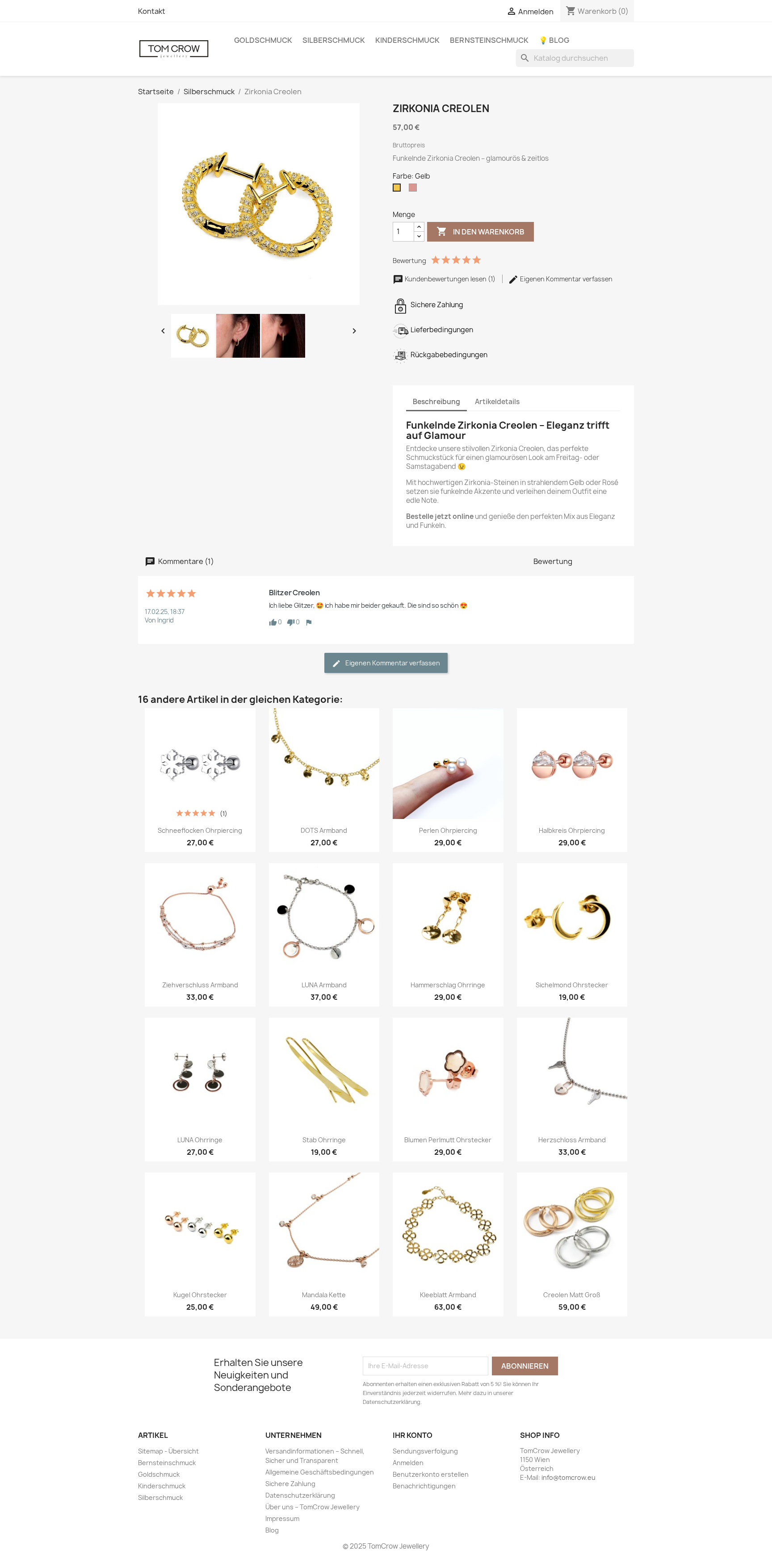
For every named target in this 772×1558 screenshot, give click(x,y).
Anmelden (408, 1462)
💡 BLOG (554, 40)
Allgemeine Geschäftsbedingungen (319, 1472)
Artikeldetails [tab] (497, 401)
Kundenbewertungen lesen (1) (450, 279)
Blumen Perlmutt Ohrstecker (447, 1140)
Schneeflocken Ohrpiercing (200, 830)
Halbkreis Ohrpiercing (572, 830)
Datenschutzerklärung (300, 1495)
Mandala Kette (324, 1295)
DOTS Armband (324, 830)
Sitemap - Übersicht (168, 1451)
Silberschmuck (333, 40)
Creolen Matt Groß (571, 1295)
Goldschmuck (263, 40)
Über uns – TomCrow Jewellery (312, 1507)
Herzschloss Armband (572, 1140)
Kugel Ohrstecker (200, 1295)
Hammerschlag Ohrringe (448, 985)
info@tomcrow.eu (568, 1477)
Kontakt (151, 11)
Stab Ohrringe (324, 1140)
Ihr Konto (412, 1435)
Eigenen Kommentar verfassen (566, 279)
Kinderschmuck (407, 40)
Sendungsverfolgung (425, 1451)
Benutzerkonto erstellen (431, 1474)
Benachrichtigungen (424, 1486)
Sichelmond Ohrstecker (572, 985)
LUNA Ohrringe (199, 1140)
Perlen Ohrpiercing (448, 830)
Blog (272, 1530)
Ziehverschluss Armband (200, 985)
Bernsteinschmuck (489, 40)
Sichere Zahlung (290, 1483)
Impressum (282, 1518)
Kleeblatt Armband (448, 1295)
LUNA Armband (324, 985)
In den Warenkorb (480, 231)
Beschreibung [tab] (436, 401)
